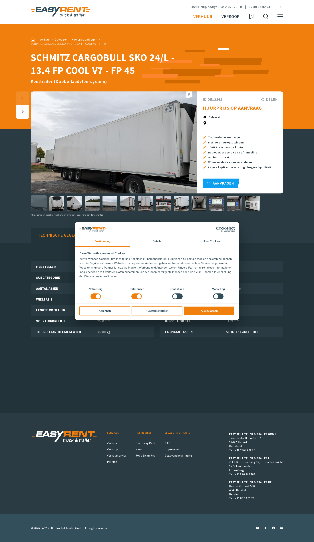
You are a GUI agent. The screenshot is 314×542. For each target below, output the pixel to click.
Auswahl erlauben (157, 310)
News (139, 449)
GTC (167, 443)
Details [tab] (157, 241)
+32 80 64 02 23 (258, 7)
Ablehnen (105, 310)
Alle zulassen (209, 310)
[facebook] (265, 528)
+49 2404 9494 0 (245, 450)
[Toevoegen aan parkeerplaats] (189, 95)
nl (281, 7)
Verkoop (231, 16)
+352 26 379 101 (231, 7)
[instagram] (273, 528)
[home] (33, 39)
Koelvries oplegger (84, 39)
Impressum (172, 449)
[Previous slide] (22, 98)
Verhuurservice (116, 455)
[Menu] (280, 16)
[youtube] (257, 528)
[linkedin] (281, 528)
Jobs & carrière (146, 455)
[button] (39, 203)
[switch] (136, 296)
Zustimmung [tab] (102, 241)
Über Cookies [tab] (211, 241)
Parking (112, 461)
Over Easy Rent (146, 443)
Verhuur (202, 16)
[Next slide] (22, 112)
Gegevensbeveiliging (178, 455)
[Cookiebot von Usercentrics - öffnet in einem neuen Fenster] (219, 229)
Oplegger (61, 39)
